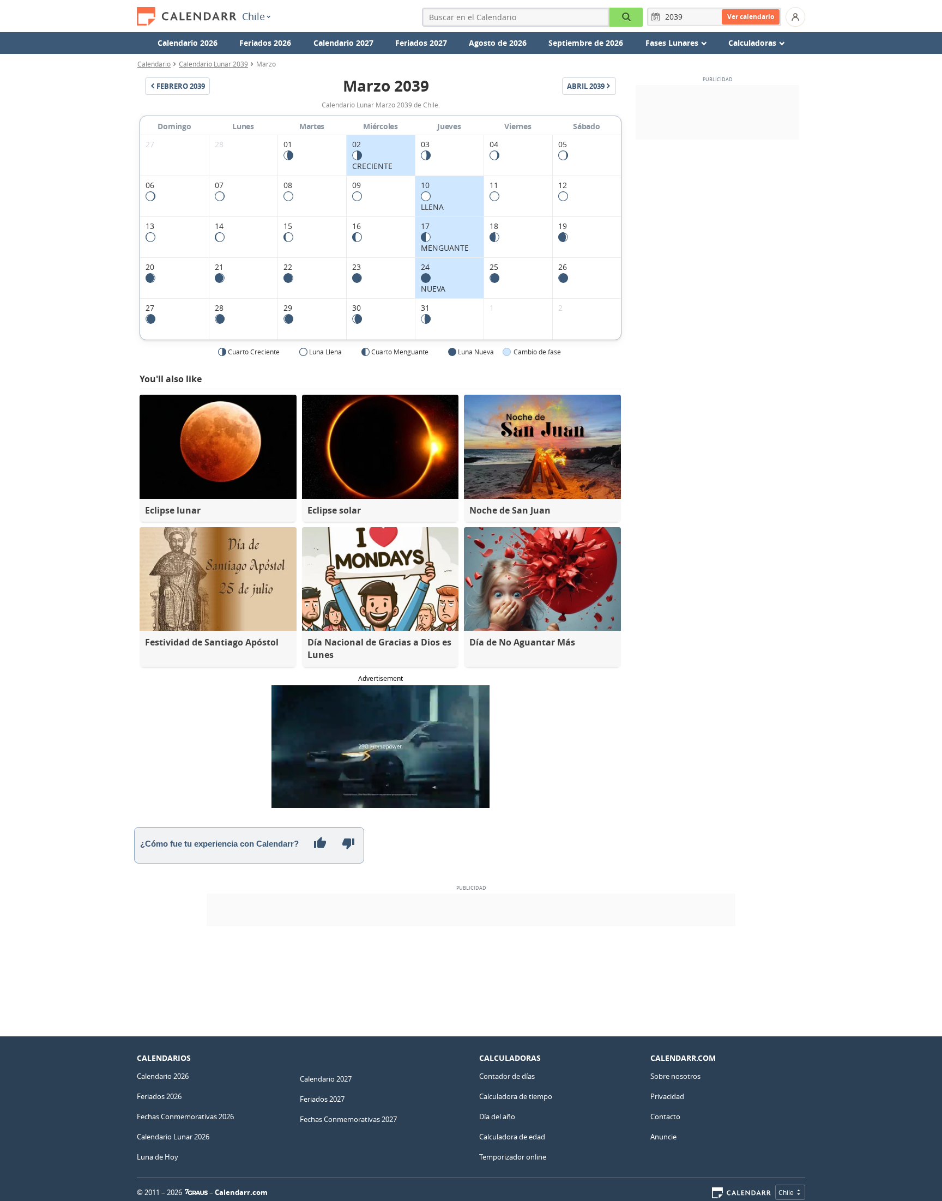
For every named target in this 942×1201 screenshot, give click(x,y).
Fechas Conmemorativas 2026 (185, 1116)
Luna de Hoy (157, 1157)
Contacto (665, 1116)
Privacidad (667, 1096)
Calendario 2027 (343, 43)
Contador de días (507, 1076)
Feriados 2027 (421, 43)
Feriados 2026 (265, 43)
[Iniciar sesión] (795, 17)
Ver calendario (750, 16)
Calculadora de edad (512, 1137)
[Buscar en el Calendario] (626, 17)
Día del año (497, 1116)
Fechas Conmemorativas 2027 (348, 1119)
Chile (253, 16)
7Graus (196, 1192)
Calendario (154, 63)
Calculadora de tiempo (515, 1096)
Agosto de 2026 (498, 43)
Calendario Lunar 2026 (173, 1137)
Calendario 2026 (188, 43)
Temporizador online (512, 1157)
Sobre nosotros (675, 1076)
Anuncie (663, 1137)
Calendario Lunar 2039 (213, 63)
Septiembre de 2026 (585, 43)
